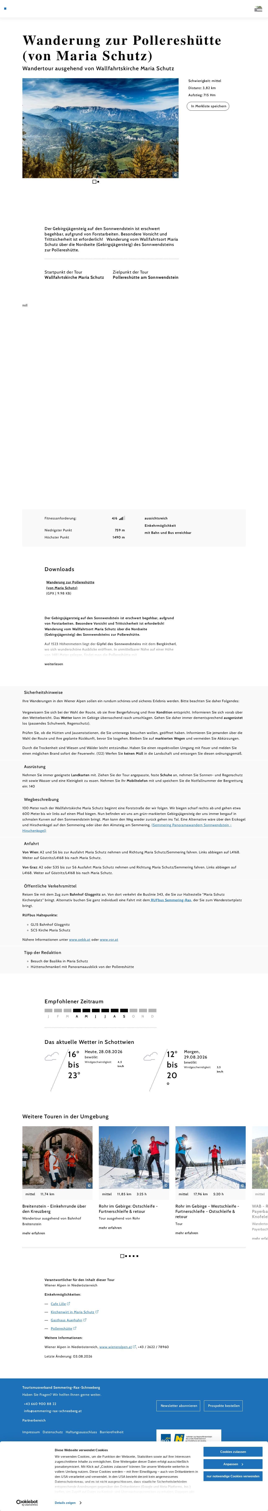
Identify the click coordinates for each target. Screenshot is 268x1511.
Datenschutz (53, 1432)
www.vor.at (109, 939)
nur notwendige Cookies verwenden (233, 1476)
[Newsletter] (20, 9)
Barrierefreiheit (112, 1432)
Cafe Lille (58, 1304)
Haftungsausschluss (81, 1432)
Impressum (31, 1432)
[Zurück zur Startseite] (258, 9)
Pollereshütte (61, 1329)
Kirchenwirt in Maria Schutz (72, 1312)
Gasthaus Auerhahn (66, 1320)
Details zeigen (65, 1503)
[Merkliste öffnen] (24, 9)
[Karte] (15, 9)
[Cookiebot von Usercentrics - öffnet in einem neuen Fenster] (27, 1503)
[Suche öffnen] (29, 9)
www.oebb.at (79, 939)
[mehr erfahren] (57, 1181)
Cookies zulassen (233, 1451)
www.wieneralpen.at (115, 1347)
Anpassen (230, 1464)
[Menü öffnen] (5, 9)
